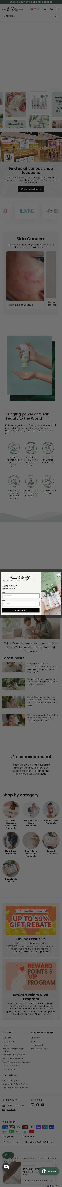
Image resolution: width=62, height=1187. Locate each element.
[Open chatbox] (6, 1167)
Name (4, 592)
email (4, 600)
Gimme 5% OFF (21, 610)
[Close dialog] (58, 575)
